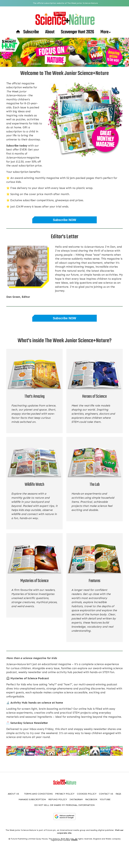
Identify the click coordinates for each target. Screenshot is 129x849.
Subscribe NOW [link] (64, 220)
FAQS (118, 793)
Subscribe (31, 32)
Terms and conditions (38, 793)
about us (13, 793)
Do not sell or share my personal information (64, 805)
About (50, 32)
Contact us (106, 793)
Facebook (91, 799)
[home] (18, 32)
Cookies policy (86, 793)
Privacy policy (64, 793)
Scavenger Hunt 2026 (77, 32)
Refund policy (57, 799)
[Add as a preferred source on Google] (64, 816)
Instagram (76, 799)
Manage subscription (32, 799)
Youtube (105, 799)
